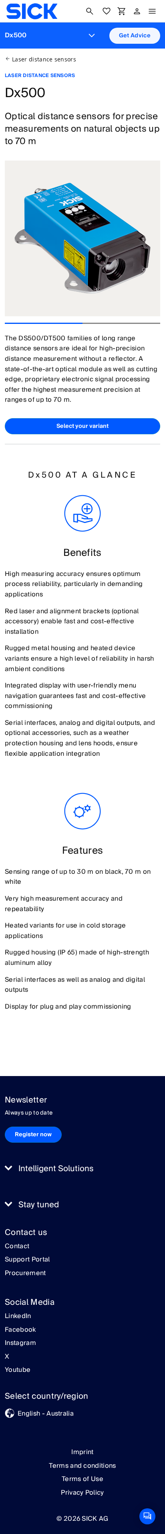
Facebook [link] (20, 1330)
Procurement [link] (25, 1273)
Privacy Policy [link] (82, 1492)
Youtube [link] (17, 1370)
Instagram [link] (20, 1343)
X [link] (7, 1357)
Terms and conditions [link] (82, 1465)
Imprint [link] (82, 1452)
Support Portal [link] (27, 1260)
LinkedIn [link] (18, 1316)
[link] (31, 11)
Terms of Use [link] (82, 1479)
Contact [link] (17, 1246)
